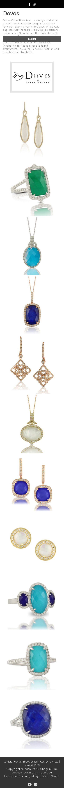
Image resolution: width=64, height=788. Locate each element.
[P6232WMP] (32, 424)
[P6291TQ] (32, 246)
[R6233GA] (32, 187)
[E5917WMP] (32, 128)
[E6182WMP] (32, 542)
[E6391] (32, 365)
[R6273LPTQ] (32, 602)
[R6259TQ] (32, 661)
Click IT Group (50, 776)
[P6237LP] (32, 305)
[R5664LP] (32, 720)
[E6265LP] (32, 483)
